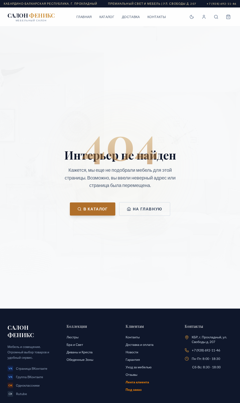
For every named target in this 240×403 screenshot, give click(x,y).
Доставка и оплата (140, 345)
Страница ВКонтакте (28, 368)
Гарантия (133, 360)
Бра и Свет (75, 345)
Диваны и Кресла (80, 352)
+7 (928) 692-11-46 (206, 350)
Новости (132, 352)
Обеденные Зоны (80, 360)
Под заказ (134, 390)
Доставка (131, 17)
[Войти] (204, 17)
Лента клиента (137, 382)
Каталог (106, 17)
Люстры (73, 337)
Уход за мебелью (139, 367)
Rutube (21, 394)
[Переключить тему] (192, 17)
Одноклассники (24, 385)
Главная (84, 17)
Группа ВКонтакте (25, 377)
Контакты (156, 17)
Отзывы (131, 375)
